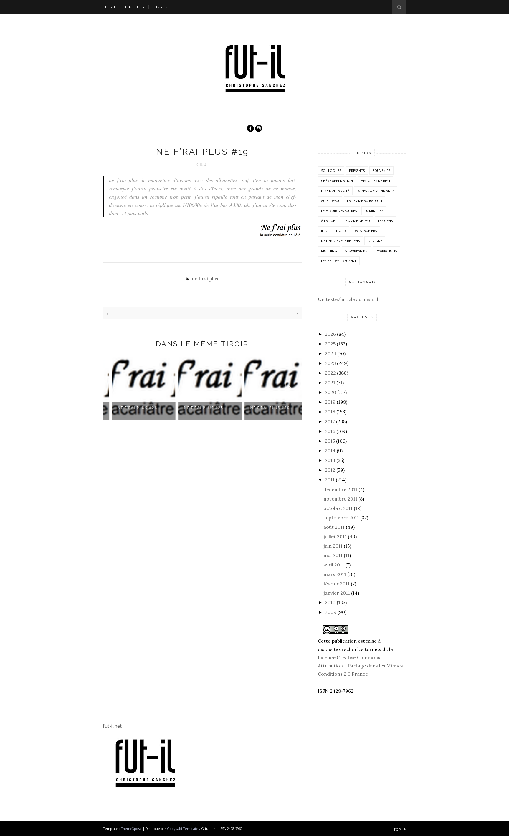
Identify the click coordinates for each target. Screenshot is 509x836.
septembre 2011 (341, 518)
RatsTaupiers (365, 230)
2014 (330, 450)
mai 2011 (333, 555)
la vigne (375, 240)
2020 (330, 392)
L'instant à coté (335, 190)
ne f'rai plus (205, 279)
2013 (330, 460)
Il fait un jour (333, 230)
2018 (330, 412)
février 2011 (336, 583)
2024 (330, 353)
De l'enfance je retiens (340, 240)
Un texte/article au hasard (348, 299)
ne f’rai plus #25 (196, 407)
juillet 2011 (335, 536)
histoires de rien (375, 180)
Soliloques (331, 170)
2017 (330, 421)
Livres (161, 7)
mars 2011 (334, 574)
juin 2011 (333, 546)
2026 (330, 334)
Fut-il (109, 7)
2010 (330, 602)
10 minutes (374, 210)
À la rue (328, 220)
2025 (330, 344)
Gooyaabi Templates (183, 828)
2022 (330, 373)
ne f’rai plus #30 (262, 407)
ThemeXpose (131, 828)
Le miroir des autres (339, 210)
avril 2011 (333, 565)
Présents (357, 170)
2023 (330, 363)
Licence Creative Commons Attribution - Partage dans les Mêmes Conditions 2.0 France (360, 665)
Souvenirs (381, 170)
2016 (330, 431)
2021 (330, 382)
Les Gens (385, 220)
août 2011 (334, 527)
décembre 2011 (340, 489)
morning (329, 250)
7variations (386, 250)
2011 (330, 480)
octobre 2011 (338, 508)
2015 (330, 441)
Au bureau (330, 200)
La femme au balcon (364, 200)
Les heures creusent (338, 260)
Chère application (337, 180)
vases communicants (375, 190)
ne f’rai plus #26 (130, 407)
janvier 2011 (336, 593)
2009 (330, 612)
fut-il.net (112, 726)
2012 (330, 470)
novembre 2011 (340, 499)
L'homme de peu (356, 220)
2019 (330, 402)
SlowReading (356, 250)
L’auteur (135, 7)
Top (398, 829)
